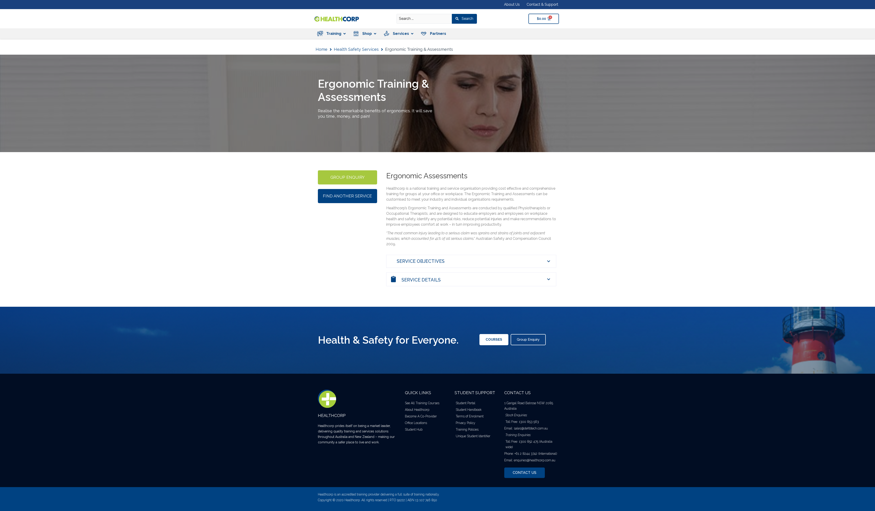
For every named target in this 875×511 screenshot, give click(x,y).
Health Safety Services (356, 49)
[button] (331, 33)
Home (321, 49)
